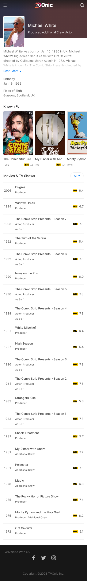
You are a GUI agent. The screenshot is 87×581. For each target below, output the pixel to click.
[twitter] (43, 560)
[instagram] (53, 560)
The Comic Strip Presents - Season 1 (40, 413)
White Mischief (25, 327)
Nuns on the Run (26, 273)
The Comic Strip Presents (18, 159)
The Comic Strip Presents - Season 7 (41, 219)
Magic (19, 480)
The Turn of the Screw (30, 238)
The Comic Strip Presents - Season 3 (41, 359)
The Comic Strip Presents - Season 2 (41, 378)
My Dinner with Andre (50, 159)
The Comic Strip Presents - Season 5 (41, 289)
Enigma (20, 187)
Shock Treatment (27, 433)
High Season (24, 343)
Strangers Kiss (25, 398)
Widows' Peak (25, 203)
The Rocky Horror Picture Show (37, 496)
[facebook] (33, 560)
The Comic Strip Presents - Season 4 (41, 308)
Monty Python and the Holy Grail (37, 512)
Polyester (21, 464)
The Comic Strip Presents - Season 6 (41, 254)
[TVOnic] (43, 5)
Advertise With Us (17, 552)
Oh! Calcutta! (24, 528)
